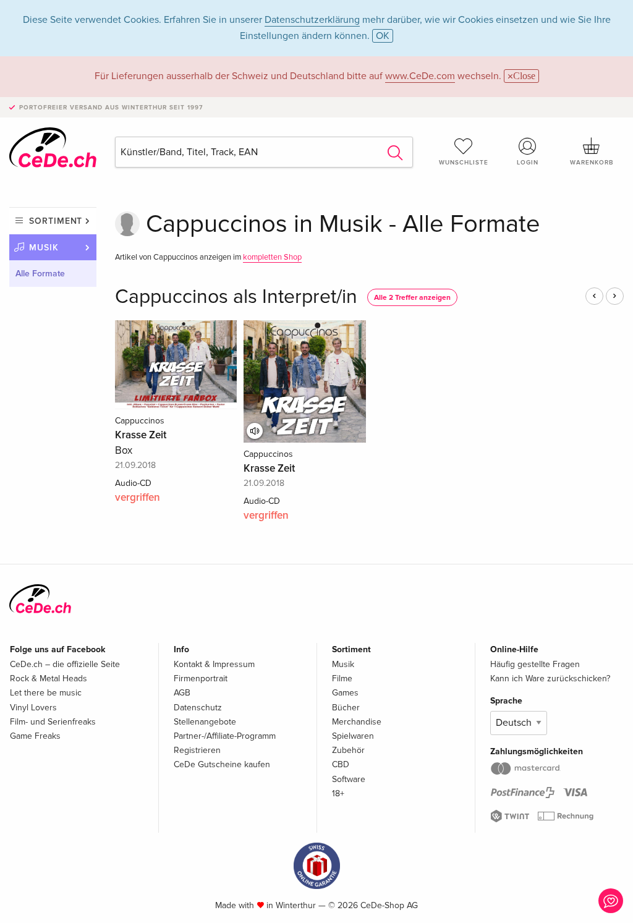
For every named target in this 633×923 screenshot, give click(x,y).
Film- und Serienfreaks (53, 722)
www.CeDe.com (420, 76)
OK (382, 36)
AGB (182, 692)
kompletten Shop (272, 257)
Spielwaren (353, 736)
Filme (342, 678)
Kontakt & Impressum (214, 664)
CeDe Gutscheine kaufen (222, 764)
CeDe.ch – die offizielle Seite (65, 664)
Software (348, 779)
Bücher (346, 707)
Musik (44, 247)
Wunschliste (463, 162)
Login (527, 162)
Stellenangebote (205, 722)
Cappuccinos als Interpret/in (236, 297)
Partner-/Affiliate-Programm (225, 736)
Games (345, 692)
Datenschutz (198, 707)
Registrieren (197, 750)
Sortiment (55, 221)
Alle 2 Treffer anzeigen (412, 297)
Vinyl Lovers (33, 707)
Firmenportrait (200, 678)
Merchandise (356, 722)
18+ (338, 793)
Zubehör (348, 750)
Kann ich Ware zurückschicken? (550, 678)
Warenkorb (591, 162)
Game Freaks (35, 736)
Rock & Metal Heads (48, 678)
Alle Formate (40, 273)
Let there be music (46, 692)
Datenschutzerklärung (312, 20)
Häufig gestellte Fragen (535, 664)
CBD (340, 764)
